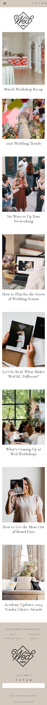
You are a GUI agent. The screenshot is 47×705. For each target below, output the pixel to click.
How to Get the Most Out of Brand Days (23, 529)
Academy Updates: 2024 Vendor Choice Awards (23, 607)
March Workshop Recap (23, 89)
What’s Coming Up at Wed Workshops (23, 451)
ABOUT (13, 634)
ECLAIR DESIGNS (27, 702)
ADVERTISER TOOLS (12, 638)
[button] (23, 3)
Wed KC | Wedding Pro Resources (23, 21)
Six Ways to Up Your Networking (23, 218)
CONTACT (34, 638)
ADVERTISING (34, 634)
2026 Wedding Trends (23, 143)
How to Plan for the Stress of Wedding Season (23, 296)
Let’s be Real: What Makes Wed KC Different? (23, 374)
